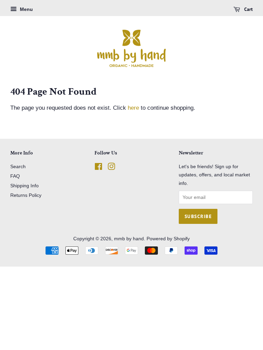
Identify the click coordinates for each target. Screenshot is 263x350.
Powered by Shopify (168, 238)
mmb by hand (129, 238)
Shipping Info (24, 185)
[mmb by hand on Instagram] (111, 168)
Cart (248, 9)
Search (18, 166)
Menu (25, 9)
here (133, 108)
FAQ (15, 176)
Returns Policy (25, 195)
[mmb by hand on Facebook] (98, 168)
